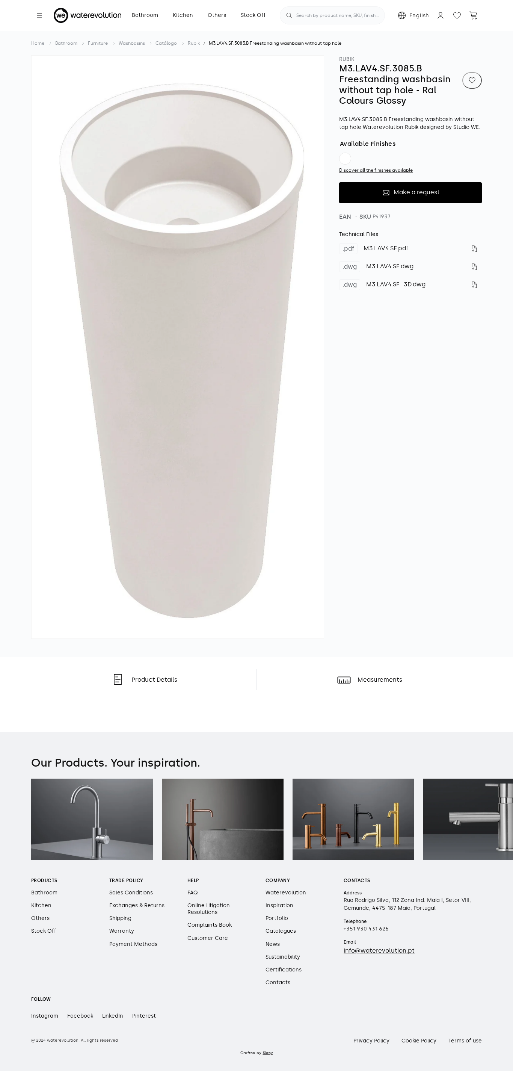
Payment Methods (133, 944)
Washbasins (132, 43)
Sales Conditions (131, 892)
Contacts (278, 982)
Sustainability (283, 956)
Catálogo (166, 43)
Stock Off (43, 931)
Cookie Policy (418, 1040)
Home (37, 43)
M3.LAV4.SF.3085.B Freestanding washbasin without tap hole (275, 43)
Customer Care (207, 938)
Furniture (98, 43)
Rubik (194, 43)
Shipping (120, 918)
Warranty (121, 931)
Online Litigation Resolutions (208, 908)
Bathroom (66, 43)
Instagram (44, 1015)
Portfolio (277, 918)
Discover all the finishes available (376, 170)
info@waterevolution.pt (379, 950)
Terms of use (465, 1040)
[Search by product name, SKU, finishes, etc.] (289, 15)
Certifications (284, 969)
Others (40, 918)
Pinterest (144, 1015)
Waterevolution (286, 892)
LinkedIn (112, 1015)
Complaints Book (209, 925)
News (273, 944)
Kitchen (41, 905)
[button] (39, 15)
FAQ (192, 892)
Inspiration (279, 905)
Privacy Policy (371, 1040)
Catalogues (281, 931)
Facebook (80, 1015)
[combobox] (332, 15)
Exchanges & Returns (136, 905)
